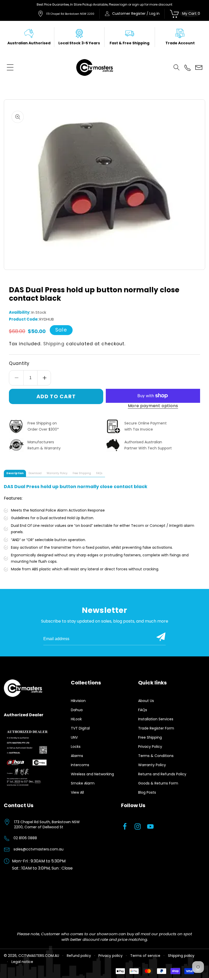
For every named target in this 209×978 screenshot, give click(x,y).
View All (77, 792)
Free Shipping (150, 737)
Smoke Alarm (83, 783)
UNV (74, 737)
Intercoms (80, 764)
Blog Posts (147, 792)
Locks (76, 746)
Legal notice (22, 961)
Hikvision (78, 700)
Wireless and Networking (92, 774)
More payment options (153, 406)
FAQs (142, 709)
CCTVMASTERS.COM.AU (38, 955)
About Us (146, 700)
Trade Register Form (156, 728)
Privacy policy (110, 955)
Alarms (77, 755)
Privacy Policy (150, 746)
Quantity (19, 363)
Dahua (77, 709)
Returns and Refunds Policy (162, 774)
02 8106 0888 (25, 838)
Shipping (53, 344)
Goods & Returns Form (158, 783)
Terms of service (145, 955)
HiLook (76, 719)
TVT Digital (80, 728)
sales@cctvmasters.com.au (38, 849)
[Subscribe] (160, 636)
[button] (10, 67)
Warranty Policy (152, 764)
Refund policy (79, 955)
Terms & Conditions (156, 755)
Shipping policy (181, 955)
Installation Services (155, 719)
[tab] (15, 473)
